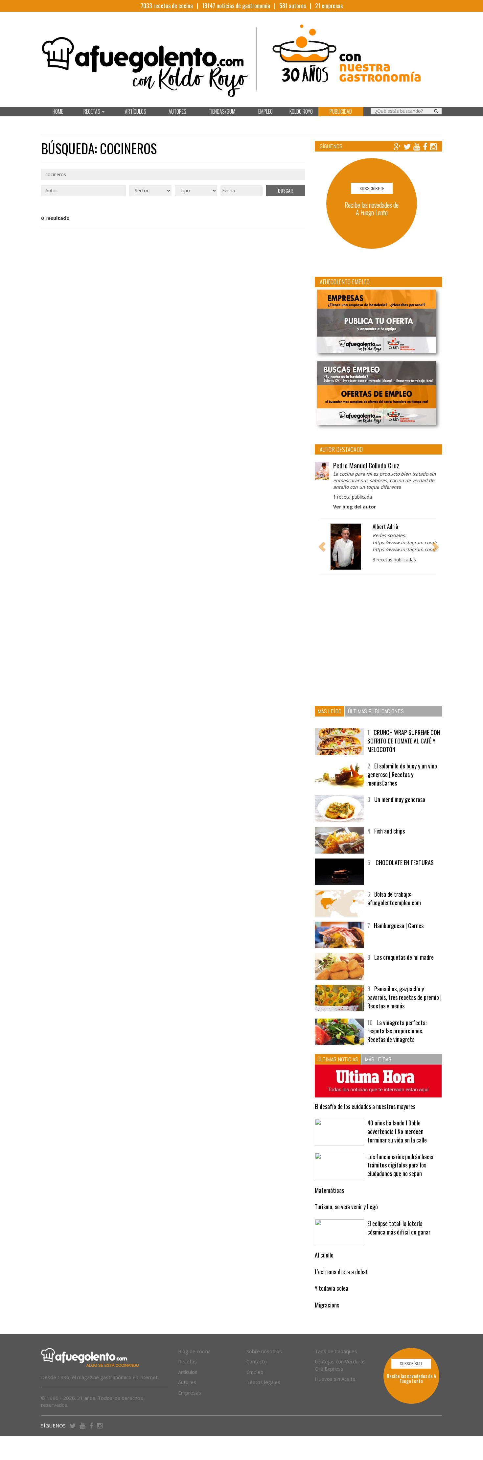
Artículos (187, 1372)
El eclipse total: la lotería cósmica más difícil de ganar (398, 1227)
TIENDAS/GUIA (222, 111)
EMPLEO (265, 111)
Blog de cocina (194, 1351)
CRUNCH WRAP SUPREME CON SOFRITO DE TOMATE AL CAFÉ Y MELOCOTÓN (403, 740)
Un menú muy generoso (399, 799)
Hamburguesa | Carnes (399, 925)
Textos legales (263, 1382)
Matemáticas (329, 1190)
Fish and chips (389, 831)
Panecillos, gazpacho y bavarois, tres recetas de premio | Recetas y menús (404, 997)
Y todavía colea (331, 1288)
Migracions (327, 1305)
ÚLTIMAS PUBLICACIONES (376, 711)
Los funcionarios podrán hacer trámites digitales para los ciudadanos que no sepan (400, 1165)
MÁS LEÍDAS (378, 1059)
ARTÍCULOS (135, 111)
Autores (187, 1382)
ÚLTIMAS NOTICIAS (337, 1059)
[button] (322, 547)
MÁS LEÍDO (329, 711)
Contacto (256, 1361)
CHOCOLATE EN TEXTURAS (404, 862)
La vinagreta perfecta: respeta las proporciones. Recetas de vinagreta (396, 1031)
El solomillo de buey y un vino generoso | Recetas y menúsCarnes (402, 774)
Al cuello (324, 1255)
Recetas (187, 1361)
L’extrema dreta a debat (341, 1271)
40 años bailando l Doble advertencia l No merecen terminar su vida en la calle (397, 1131)
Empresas (189, 1392)
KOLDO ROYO (301, 111)
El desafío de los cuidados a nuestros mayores (365, 1106)
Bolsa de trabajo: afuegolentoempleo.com (394, 898)
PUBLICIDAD (341, 111)
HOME (58, 111)
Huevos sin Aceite (335, 1379)
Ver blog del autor (354, 507)
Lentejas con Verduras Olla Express (340, 1365)
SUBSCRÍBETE (371, 188)
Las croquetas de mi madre (404, 957)
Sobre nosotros (264, 1351)
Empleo (255, 1372)
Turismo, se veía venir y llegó (346, 1206)
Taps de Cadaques (336, 1351)
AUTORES (177, 111)
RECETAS (92, 111)
